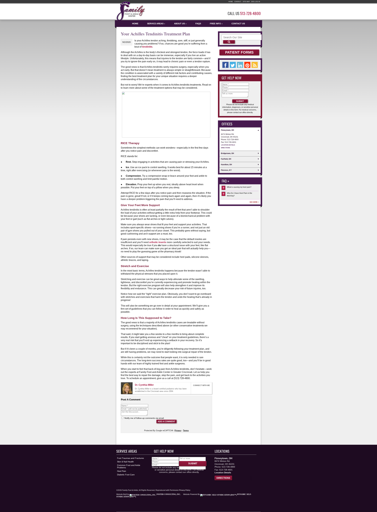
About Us (180, 23)
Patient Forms (239, 52)
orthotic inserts (157, 242)
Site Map (246, 1)
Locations (222, 451)
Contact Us (238, 23)
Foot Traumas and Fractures (130, 458)
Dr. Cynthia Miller (144, 385)
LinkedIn (201, 389)
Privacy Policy (184, 490)
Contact (237, 1)
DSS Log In (255, 1)
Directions (225, 148)
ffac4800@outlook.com (156, 385)
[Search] (229, 42)
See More (254, 202)
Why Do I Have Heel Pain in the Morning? (237, 194)
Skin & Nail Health (125, 461)
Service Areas (156, 23)
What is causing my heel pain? (237, 187)
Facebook (194, 389)
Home (230, 1)
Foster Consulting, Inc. (168, 494)
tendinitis (147, 46)
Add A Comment (166, 421)
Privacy (178, 430)
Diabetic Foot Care (126, 474)
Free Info (216, 23)
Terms (186, 430)
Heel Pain (121, 471)
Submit (240, 101)
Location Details (228, 145)
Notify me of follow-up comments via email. (144, 418)
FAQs (198, 23)
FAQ (224, 180)
